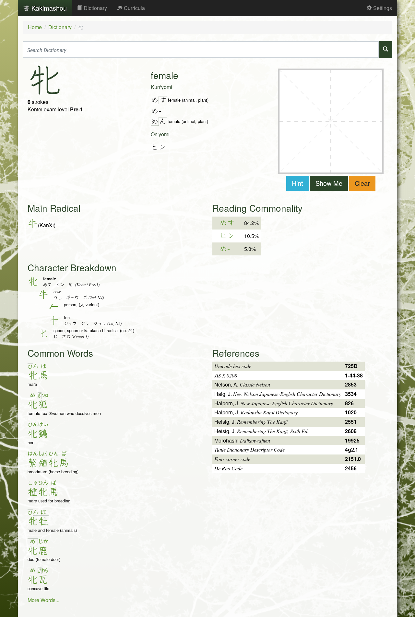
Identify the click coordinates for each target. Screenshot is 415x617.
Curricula (134, 8)
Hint (297, 183)
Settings (382, 8)
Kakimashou (48, 8)
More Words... (43, 600)
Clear (362, 183)
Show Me (328, 183)
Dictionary (94, 8)
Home (35, 27)
